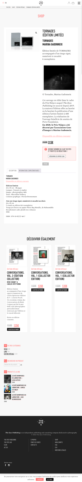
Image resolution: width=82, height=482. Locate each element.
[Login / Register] (69, 2)
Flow (5, 445)
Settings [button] (49, 479)
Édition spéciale (20, 7)
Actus (6, 448)
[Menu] (79, 3)
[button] (36, 33)
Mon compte (59, 442)
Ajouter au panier (13, 329)
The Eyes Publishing (10, 440)
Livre (5, 352)
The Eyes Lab (8, 442)
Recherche (21, 364)
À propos (33, 440)
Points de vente (35, 442)
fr (3, 3)
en (6, 3)
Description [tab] (12, 171)
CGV (56, 448)
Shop (13, 7)
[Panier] (73, 2)
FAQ (56, 445)
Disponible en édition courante (56, 136)
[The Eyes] (41, 3)
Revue (5, 349)
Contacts (34, 445)
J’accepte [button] (39, 479)
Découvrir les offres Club (56, 156)
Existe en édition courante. (13, 318)
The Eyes (8, 7)
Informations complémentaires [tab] (29, 171)
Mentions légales (60, 450)
